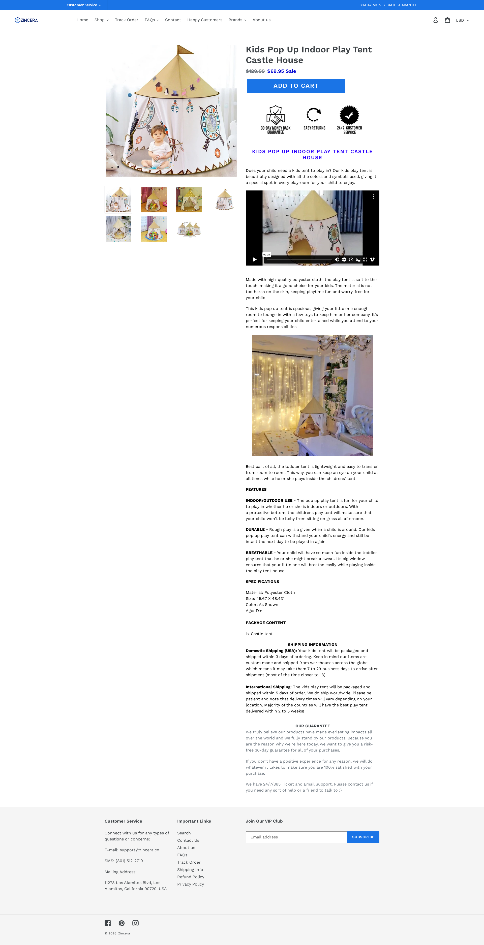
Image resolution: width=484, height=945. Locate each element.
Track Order (189, 862)
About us (186, 847)
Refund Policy (190, 876)
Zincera (124, 933)
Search (184, 833)
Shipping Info (190, 869)
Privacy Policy (190, 884)
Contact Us (188, 840)
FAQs (182, 855)
